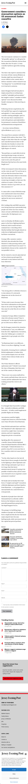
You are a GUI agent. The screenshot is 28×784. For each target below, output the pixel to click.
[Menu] (25, 3)
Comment (4, 567)
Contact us (4, 739)
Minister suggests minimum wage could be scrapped (15, 650)
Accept (14, 769)
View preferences (14, 778)
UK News (3, 8)
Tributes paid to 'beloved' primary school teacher (15, 636)
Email (3, 590)
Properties (4, 724)
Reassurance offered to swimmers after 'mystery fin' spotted (15, 630)
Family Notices (5, 716)
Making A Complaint (6, 745)
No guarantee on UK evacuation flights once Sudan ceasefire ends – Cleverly (17, 545)
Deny (14, 774)
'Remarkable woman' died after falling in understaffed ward (14, 623)
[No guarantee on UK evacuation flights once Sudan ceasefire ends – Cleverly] (5, 545)
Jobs (2, 721)
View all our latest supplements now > (13, 678)
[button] (25, 754)
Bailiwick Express (5, 713)
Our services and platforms (8, 747)
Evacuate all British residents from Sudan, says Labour (16, 538)
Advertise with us (5, 742)
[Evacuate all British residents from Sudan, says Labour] (5, 538)
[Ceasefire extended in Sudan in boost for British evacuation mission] (5, 531)
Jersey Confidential (6, 719)
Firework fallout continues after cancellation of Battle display (15, 643)
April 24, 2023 (16, 130)
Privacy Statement (14, 781)
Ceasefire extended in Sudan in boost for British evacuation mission (16, 531)
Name (3, 583)
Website (3, 597)
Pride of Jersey (5, 726)
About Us (3, 737)
